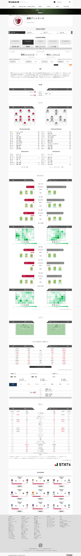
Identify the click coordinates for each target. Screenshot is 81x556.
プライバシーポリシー (39, 548)
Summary (48, 516)
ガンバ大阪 (10, 532)
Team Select (66, 6)
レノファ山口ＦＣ (37, 531)
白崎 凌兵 (18, 145)
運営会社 (45, 548)
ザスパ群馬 (36, 520)
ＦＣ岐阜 (35, 525)
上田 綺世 (18, 162)
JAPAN (39, 6)
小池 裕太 (18, 138)
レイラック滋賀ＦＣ (37, 526)
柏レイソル (10, 522)
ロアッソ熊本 (36, 536)
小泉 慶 (18, 133)
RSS (70, 64)
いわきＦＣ (23, 523)
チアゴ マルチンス (52, 135)
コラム (61, 518)
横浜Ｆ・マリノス (53, 55)
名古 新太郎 (19, 141)
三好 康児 (50, 164)
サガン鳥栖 (23, 536)
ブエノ (17, 135)
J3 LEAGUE (36, 516)
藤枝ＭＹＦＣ (23, 533)
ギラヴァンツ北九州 (37, 535)
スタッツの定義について (66, 460)
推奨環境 (34, 548)
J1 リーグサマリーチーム (51, 518)
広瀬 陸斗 (50, 133)
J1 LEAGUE (10, 516)
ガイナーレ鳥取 (36, 530)
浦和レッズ (10, 520)
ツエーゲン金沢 (36, 524)
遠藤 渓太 (50, 148)
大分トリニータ (23, 537)
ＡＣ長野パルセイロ (37, 523)
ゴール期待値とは (62, 526)
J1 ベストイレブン (50, 520)
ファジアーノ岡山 (11, 535)
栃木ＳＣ (35, 519)
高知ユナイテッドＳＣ (37, 534)
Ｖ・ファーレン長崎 (11, 538)
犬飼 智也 (18, 136)
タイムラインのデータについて (65, 309)
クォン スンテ (19, 131)
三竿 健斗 (18, 140)
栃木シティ (23, 524)
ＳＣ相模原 (36, 521)
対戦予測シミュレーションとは (65, 525)
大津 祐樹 (50, 146)
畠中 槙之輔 (50, 136)
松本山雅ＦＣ (36, 522)
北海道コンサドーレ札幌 (25, 518)
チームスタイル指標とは (64, 524)
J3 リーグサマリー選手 (50, 525)
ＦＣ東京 (9, 523)
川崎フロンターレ (11, 526)
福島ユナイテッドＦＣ (37, 518)
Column (48, 6)
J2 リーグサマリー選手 (50, 522)
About (57, 6)
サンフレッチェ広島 (11, 536)
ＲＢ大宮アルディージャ (25, 525)
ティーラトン (50, 138)
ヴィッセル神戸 (10, 534)
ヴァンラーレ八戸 (24, 519)
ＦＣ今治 (22, 535)
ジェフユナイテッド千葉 (12, 521)
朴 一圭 (50, 131)
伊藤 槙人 (50, 157)
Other (61, 516)
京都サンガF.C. (10, 531)
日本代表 (61, 519)
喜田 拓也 (50, 141)
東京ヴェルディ (10, 524)
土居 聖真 (18, 148)
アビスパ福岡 (10, 537)
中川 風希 (50, 161)
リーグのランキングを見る (40, 366)
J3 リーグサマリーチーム (51, 524)
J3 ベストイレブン (50, 526)
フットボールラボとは (63, 520)
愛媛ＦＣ (35, 533)
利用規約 (30, 548)
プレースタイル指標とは (64, 523)
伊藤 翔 (18, 146)
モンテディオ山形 (24, 522)
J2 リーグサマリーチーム (51, 521)
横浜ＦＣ (22, 526)
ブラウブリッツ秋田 (24, 521)
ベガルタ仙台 (23, 520)
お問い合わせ (49, 548)
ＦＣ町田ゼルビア (11, 525)
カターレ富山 (23, 531)
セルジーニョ (19, 143)
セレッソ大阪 (10, 533)
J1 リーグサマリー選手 (50, 519)
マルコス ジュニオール (53, 143)
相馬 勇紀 (18, 164)
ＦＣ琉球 (35, 538)
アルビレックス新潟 (24, 530)
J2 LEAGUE (23, 516)
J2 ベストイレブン (50, 523)
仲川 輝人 (50, 145)
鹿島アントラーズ (28, 55)
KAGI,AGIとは (62, 522)
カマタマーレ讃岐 (37, 532)
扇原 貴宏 (50, 140)
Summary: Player (31, 6)
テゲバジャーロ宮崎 (24, 538)
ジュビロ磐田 (23, 532)
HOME (13, 6)
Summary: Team (22, 6)
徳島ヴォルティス (24, 534)
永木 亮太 (18, 157)
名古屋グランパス (11, 530)
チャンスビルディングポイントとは (64, 369)
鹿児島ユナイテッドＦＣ (38, 537)
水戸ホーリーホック (11, 519)
